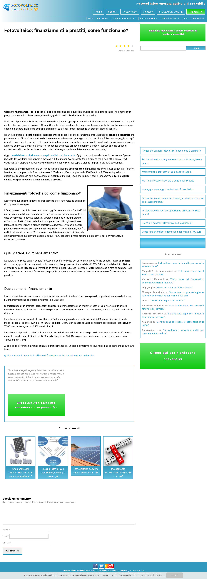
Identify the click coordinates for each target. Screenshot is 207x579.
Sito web (7, 543)
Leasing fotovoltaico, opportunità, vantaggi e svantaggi (53, 473)
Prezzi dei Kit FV (148, 18)
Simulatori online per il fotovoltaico (174, 287)
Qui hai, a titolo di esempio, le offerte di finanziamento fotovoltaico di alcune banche (49, 355)
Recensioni (198, 18)
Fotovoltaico (147, 3)
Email (6, 536)
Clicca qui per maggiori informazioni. (147, 575)
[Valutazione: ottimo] (132, 46)
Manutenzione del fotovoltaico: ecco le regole (166, 171)
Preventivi (196, 11)
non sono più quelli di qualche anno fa (43, 155)
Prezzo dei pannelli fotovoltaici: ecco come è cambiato (171, 150)
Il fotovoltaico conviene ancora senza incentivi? (85, 471)
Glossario (148, 11)
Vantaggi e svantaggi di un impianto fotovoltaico (167, 189)
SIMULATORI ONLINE (170, 11)
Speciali (112, 11)
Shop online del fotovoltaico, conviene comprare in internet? (20, 473)
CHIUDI (174, 575)
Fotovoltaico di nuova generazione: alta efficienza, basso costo (172, 161)
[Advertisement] (69, 76)
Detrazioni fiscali (170, 18)
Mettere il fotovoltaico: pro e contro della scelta (168, 180)
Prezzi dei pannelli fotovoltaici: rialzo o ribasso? (167, 223)
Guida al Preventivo (98, 18)
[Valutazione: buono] (128, 46)
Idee (186, 18)
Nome (6, 530)
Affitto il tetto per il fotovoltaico (168, 300)
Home (98, 11)
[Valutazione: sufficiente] (121, 46)
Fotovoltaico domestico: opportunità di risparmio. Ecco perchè (171, 212)
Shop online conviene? (124, 18)
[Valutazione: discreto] (125, 46)
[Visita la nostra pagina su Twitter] (102, 568)
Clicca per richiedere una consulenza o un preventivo (36, 405)
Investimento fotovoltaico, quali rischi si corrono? (118, 473)
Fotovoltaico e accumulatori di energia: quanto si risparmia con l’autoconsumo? (173, 200)
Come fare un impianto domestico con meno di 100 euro (171, 231)
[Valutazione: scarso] (117, 46)
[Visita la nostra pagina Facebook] (96, 568)
